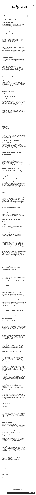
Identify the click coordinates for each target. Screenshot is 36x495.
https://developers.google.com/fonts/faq (11, 457)
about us (13, 11)
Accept (31, 492)
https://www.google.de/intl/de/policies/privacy (12, 432)
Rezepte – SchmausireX (23, 11)
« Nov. (6, 481)
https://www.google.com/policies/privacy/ (12, 459)
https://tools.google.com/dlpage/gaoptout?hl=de (14, 387)
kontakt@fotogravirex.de (18, 489)
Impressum (30, 11)
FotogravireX (9, 11)
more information (26, 492)
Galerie (18, 11)
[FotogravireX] (19, 8)
